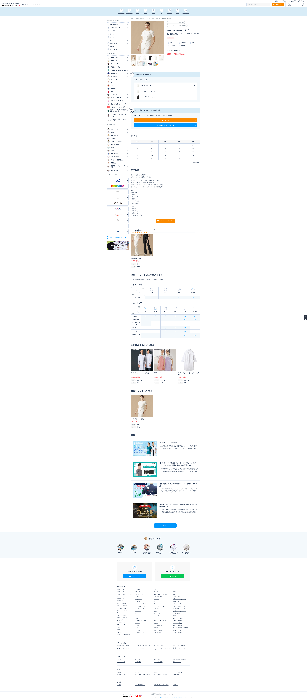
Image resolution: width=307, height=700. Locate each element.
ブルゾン (156, 591)
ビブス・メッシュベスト (142, 620)
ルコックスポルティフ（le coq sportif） (162, 648)
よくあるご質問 (292, 1)
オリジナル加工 (121, 662)
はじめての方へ (139, 659)
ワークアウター (158, 596)
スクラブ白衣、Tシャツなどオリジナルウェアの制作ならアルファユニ (170, 697)
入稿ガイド (284, 1)
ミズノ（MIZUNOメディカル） (143, 645)
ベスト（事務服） (177, 623)
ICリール (119, 632)
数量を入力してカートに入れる (164, 220)
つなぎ (174, 591)
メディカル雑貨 (121, 625)
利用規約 (175, 685)
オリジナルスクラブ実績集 (142, 674)
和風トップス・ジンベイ (179, 599)
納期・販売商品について (179, 659)
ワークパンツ (157, 608)
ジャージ (137, 623)
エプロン (156, 627)
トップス (137, 589)
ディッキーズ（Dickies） (123, 645)
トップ (132, 18)
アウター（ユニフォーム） (180, 608)
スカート (156, 603)
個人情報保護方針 (140, 685)
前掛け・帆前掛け (159, 630)
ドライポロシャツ (140, 606)
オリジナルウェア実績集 (160, 674)
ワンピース (120, 613)
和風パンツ (176, 601)
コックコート (176, 596)
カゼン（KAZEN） (159, 645)
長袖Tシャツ (138, 599)
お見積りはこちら (278, 4)
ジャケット (138, 615)
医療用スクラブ (139, 18)
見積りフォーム (177, 662)
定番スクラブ (120, 591)
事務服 (174, 615)
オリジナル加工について (28, 4)
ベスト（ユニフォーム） (179, 606)
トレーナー (138, 611)
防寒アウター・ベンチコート (162, 594)
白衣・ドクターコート (123, 605)
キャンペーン (139, 672)
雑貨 (155, 611)
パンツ (156, 601)
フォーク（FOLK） (140, 648)
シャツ (137, 625)
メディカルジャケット (123, 608)
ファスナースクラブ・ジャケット (152, 18)
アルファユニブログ (178, 672)
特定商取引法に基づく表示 (161, 685)
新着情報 (119, 672)
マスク (156, 623)
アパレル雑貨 (176, 613)
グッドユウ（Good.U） (179, 645)
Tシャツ (137, 591)
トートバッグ (157, 618)
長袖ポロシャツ (139, 608)
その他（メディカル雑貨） (124, 634)
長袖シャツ (138, 630)
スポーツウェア (139, 632)
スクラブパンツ (121, 600)
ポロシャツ (138, 601)
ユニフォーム (176, 589)
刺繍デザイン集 (121, 674)
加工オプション (177, 630)
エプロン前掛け (158, 625)
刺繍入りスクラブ (121, 598)
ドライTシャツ (139, 596)
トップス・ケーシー (122, 610)
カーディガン (120, 620)
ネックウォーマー (159, 613)
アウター (156, 589)
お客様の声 (176, 674)
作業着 (174, 594)
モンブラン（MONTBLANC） (125, 648)
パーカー (137, 613)
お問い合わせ (301, 1)
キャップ (156, 615)
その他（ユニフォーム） (179, 611)
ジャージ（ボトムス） (160, 606)
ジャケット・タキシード (179, 603)
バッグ (118, 627)
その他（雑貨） (158, 632)
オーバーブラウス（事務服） (180, 627)
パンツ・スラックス (122, 615)
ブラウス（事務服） (178, 620)
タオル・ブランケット (160, 620)
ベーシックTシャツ (140, 594)
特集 (155, 672)
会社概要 (119, 685)
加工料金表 (38, 4)
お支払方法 (157, 659)
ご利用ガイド (277, 1)
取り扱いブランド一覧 (179, 648)
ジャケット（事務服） (179, 618)
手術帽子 (119, 629)
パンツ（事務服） (177, 632)
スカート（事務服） (178, 625)
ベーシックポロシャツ (141, 603)
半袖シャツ (138, 627)
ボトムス (156, 599)
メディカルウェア (121, 603)
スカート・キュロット (123, 617)
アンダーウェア (121, 622)
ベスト (137, 618)
